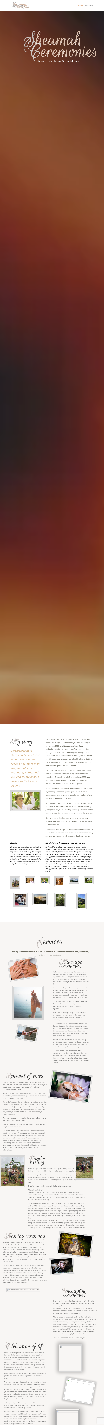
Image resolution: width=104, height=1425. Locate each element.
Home (80, 6)
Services (88, 6)
